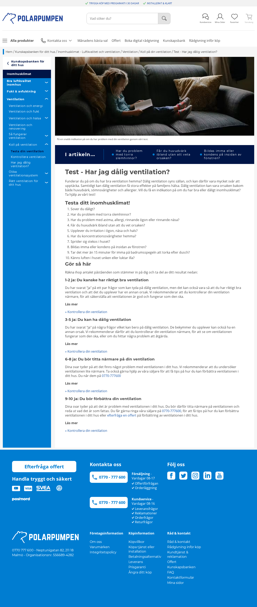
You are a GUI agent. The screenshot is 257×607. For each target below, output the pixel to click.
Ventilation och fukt (24, 111)
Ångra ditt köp (140, 572)
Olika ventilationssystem (23, 173)
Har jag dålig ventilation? (21, 164)
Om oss (96, 542)
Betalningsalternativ (144, 557)
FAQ (170, 572)
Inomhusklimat (19, 74)
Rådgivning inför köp (184, 547)
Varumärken (100, 547)
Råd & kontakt (178, 542)
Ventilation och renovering (20, 126)
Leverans (135, 562)
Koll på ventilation (23, 144)
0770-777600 (111, 376)
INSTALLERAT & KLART (159, 3)
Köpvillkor (136, 542)
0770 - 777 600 (112, 477)
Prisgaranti (137, 567)
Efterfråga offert (44, 466)
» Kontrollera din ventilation (86, 312)
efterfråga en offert (121, 415)
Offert (171, 562)
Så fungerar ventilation (18, 136)
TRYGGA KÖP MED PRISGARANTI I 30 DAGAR (114, 3)
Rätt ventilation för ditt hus (23, 182)
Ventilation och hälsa (25, 118)
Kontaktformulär (180, 577)
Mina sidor (175, 583)
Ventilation (15, 99)
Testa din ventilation (27, 151)
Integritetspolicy (103, 552)
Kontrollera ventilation (28, 157)
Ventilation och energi (26, 106)
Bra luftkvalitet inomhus (19, 82)
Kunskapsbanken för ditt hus (28, 63)
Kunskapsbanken (181, 567)
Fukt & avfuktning (21, 91)
